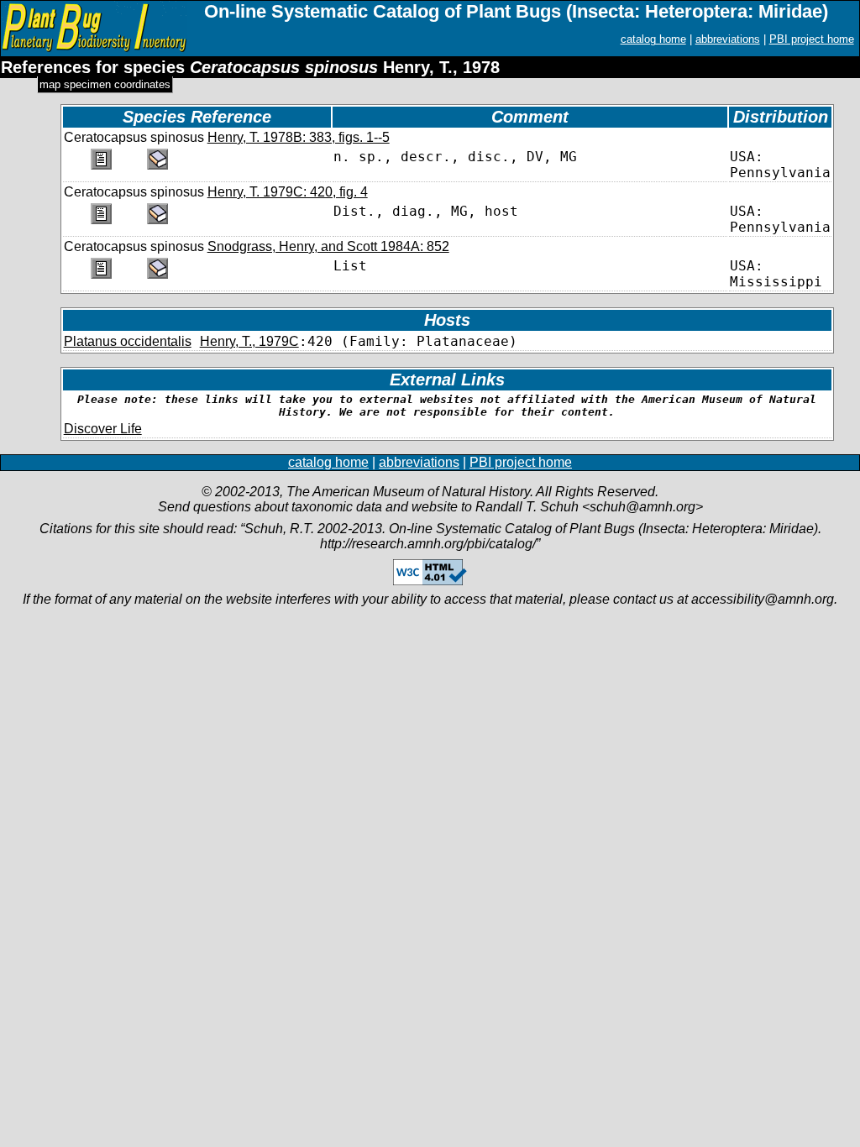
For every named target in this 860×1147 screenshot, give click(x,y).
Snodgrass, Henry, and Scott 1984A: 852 (328, 246)
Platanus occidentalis (127, 341)
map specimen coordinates (104, 84)
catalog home (653, 39)
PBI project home (811, 39)
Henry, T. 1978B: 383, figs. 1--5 (298, 137)
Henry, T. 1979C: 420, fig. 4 (287, 192)
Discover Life (103, 429)
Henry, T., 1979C (249, 341)
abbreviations (727, 39)
